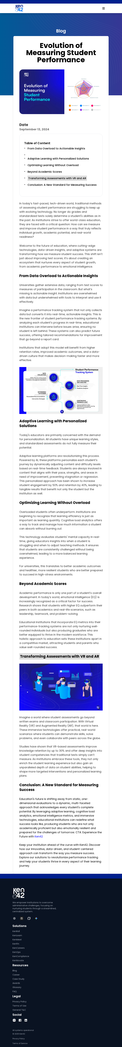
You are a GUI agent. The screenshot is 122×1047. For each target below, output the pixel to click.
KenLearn (17, 935)
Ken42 (39, 836)
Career (16, 974)
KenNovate (18, 960)
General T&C (19, 1009)
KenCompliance (20, 956)
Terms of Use (19, 1005)
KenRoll (16, 931)
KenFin (15, 943)
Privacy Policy (19, 1001)
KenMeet (17, 939)
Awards (16, 983)
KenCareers (18, 947)
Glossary (16, 987)
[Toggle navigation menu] (103, 8)
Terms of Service (19, 1043)
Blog (14, 970)
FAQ (14, 991)
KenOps (16, 952)
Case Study (18, 978)
